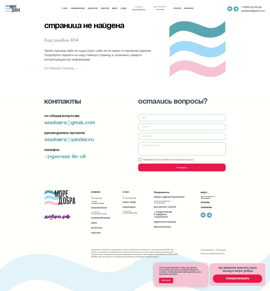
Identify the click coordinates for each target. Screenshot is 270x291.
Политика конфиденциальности (213, 254)
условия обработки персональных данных (173, 159)
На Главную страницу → (61, 68)
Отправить (182, 167)
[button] (237, 278)
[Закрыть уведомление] (205, 265)
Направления (161, 192)
